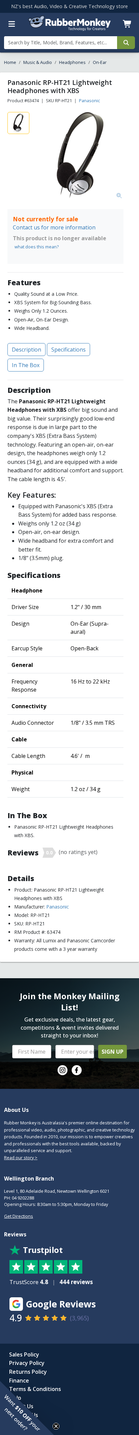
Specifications (68, 349)
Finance (19, 1380)
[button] (27, 1408)
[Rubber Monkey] (70, 28)
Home (10, 62)
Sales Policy (24, 1354)
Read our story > (20, 1157)
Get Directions (18, 1216)
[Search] (126, 42)
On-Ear (100, 62)
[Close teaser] (56, 1426)
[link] (62, 1070)
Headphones (72, 62)
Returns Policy (28, 1371)
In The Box (25, 365)
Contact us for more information (54, 227)
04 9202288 (23, 1198)
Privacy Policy (27, 1363)
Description (26, 349)
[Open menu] (12, 24)
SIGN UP (112, 1051)
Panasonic (89, 100)
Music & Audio (37, 62)
